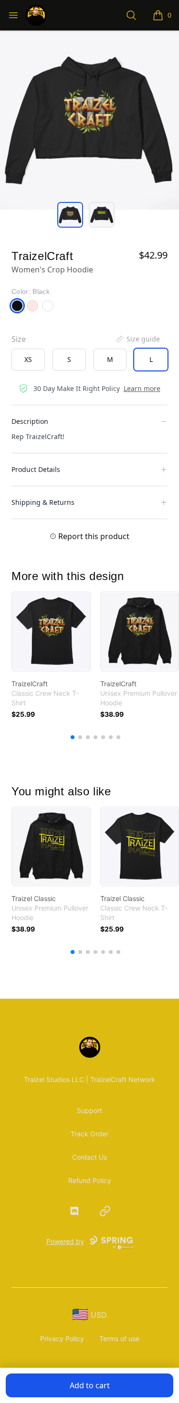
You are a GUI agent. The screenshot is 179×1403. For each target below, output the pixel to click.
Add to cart (90, 1385)
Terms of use (119, 1338)
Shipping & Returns (42, 502)
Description (29, 421)
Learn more (142, 388)
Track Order (89, 1134)
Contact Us (89, 1157)
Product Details (35, 469)
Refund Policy (89, 1180)
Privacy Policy (62, 1338)
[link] (51, 631)
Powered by (65, 1241)
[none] (137, 339)
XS (28, 359)
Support (89, 1110)
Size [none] (18, 339)
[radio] (28, 360)
